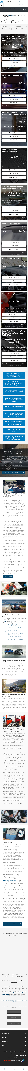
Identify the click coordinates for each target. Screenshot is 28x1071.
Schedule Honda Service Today (13, 472)
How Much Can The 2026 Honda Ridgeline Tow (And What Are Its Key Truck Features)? (14, 438)
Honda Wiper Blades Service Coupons (14, 639)
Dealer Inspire (10, 1057)
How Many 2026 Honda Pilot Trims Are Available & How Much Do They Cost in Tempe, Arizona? (14, 375)
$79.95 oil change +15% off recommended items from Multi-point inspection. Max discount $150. (13, 54)
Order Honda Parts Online (12, 924)
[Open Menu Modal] (2, 5)
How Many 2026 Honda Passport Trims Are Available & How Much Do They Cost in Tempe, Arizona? (14, 423)
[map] (25, 1055)
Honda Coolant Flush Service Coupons (14, 633)
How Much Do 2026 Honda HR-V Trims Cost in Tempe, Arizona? (14, 407)
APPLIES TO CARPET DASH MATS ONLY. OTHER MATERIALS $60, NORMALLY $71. (13, 273)
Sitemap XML (22, 1051)
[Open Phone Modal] (23, 5)
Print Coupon (14, 62)
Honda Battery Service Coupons (12, 628)
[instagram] (21, 1055)
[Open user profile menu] (23, 1069)
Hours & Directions (14, 1023)
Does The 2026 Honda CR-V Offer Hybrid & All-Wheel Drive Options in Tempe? (14, 391)
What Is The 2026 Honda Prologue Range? (14, 430)
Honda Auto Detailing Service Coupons (14, 625)
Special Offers (14, 1017)
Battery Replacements (15, 992)
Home (8, 15)
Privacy (11, 1051)
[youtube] (23, 1055)
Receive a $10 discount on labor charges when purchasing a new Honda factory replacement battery (13, 310)
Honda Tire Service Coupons (12, 637)
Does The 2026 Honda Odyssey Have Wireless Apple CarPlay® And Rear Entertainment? (14, 415)
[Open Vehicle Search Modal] (16, 5)
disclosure (23, 143)
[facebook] (17, 1055)
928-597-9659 (14, 65)
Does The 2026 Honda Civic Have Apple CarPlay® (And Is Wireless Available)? (14, 400)
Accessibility (5, 1051)
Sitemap (16, 1051)
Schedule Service (14, 58)
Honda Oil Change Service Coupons (13, 634)
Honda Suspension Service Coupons (13, 636)
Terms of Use (14, 1054)
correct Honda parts (11, 995)
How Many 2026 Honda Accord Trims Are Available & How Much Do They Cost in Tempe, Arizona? (14, 383)
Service (12, 15)
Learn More (7, 576)
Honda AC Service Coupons (11, 624)
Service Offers (4, 1000)
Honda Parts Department (9, 880)
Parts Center (20, 1000)
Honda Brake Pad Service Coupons (13, 627)
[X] (19, 1055)
